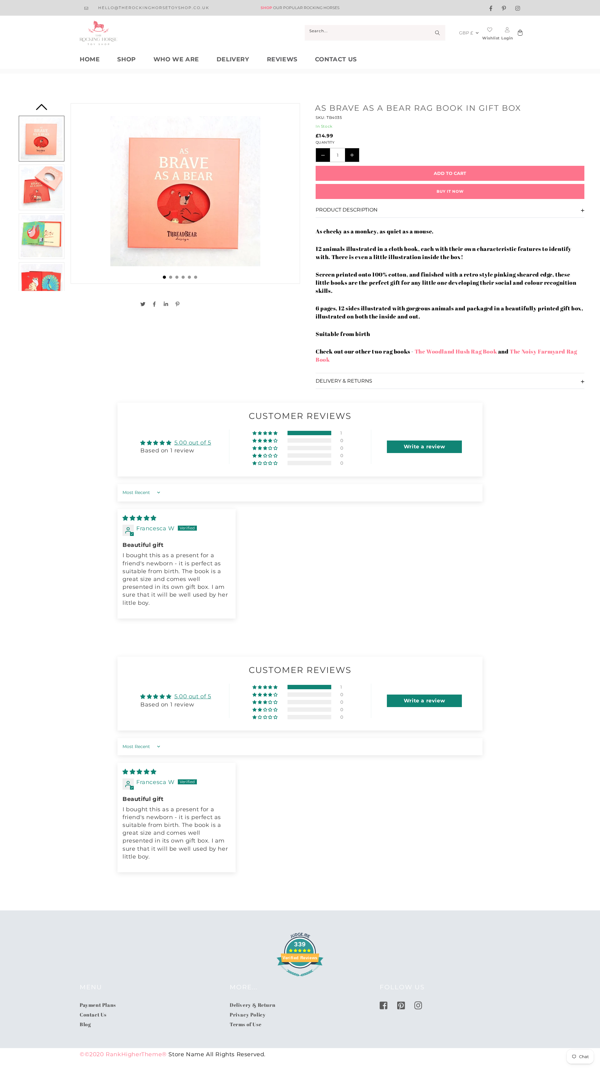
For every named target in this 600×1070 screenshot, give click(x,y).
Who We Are (176, 59)
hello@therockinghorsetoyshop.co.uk (153, 7)
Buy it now (450, 191)
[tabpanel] (185, 193)
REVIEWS (282, 59)
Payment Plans (98, 1004)
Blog (85, 1024)
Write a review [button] (424, 447)
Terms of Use (245, 1024)
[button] (265, 433)
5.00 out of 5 (192, 442)
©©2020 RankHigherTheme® (123, 1054)
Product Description (347, 210)
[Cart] (519, 33)
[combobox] (375, 33)
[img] (139, 518)
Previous (42, 109)
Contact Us (336, 59)
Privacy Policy (248, 1014)
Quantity (325, 142)
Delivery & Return (252, 1004)
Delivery (233, 59)
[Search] (437, 33)
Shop (126, 59)
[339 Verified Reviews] (300, 979)
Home (90, 59)
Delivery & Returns (344, 381)
